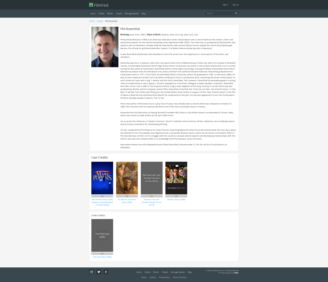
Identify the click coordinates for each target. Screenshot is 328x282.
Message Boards (132, 13)
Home (93, 13)
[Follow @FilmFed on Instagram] (91, 272)
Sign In (225, 4)
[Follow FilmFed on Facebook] (106, 272)
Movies (110, 13)
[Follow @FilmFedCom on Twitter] (98, 272)
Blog (143, 13)
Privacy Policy (164, 277)
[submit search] (236, 13)
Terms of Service (179, 277)
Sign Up (236, 4)
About (143, 277)
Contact (153, 277)
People (119, 13)
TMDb (236, 273)
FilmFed (100, 5)
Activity (101, 13)
